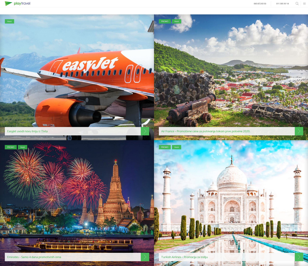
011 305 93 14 (282, 3)
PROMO (164, 21)
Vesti (9, 21)
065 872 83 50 (260, 3)
